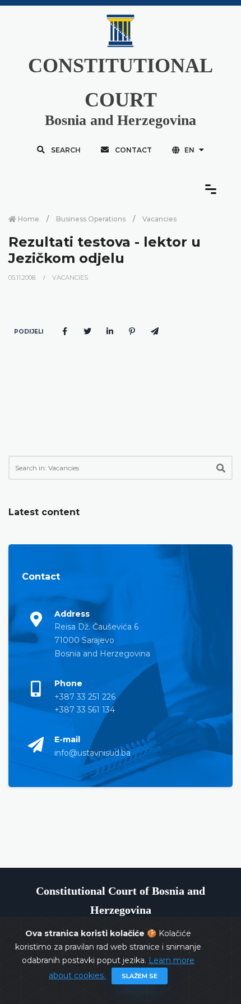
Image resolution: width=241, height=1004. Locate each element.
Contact (132, 150)
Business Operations (91, 219)
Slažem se (139, 976)
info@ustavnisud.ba (92, 753)
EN (189, 150)
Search (65, 150)
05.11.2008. (23, 277)
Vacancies (159, 219)
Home (27, 219)
